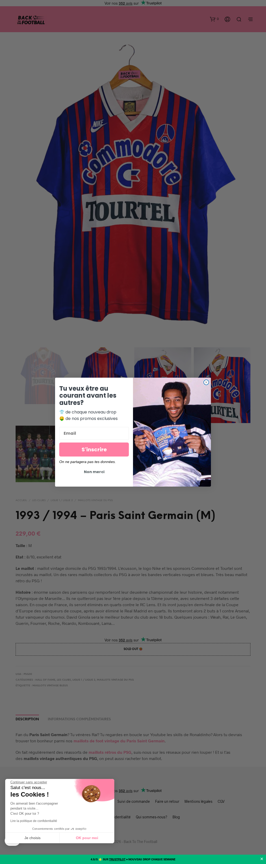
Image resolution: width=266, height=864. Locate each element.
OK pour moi (87, 838)
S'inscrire (94, 449)
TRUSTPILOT (117, 859)
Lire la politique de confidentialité (33, 821)
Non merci (94, 471)
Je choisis (32, 838)
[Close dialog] (206, 382)
